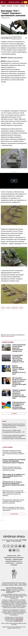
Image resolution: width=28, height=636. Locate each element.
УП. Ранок (15, 6)
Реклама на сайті (11, 555)
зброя (3, 307)
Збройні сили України (15, 57)
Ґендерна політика (18, 559)
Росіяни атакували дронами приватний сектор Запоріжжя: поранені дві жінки (12, 468)
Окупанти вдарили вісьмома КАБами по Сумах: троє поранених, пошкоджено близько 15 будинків (13, 461)
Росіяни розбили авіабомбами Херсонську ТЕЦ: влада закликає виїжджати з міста (18, 358)
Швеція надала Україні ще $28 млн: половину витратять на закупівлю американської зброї (13, 425)
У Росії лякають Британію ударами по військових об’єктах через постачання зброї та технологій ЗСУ (14, 437)
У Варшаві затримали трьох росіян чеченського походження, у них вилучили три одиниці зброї (19, 394)
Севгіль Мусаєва (19, 618)
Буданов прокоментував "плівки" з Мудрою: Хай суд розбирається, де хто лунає (19, 370)
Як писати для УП (10, 563)
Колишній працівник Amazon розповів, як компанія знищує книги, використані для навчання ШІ (13, 453)
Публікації (9, 6)
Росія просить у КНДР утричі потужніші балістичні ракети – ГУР (13, 431)
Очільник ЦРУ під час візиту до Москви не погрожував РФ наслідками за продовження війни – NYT (13, 484)
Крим (8, 307)
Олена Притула (19, 619)
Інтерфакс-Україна (10, 591)
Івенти (19, 555)
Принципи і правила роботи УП (14, 561)
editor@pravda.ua (18, 621)
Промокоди (14, 565)
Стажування (19, 563)
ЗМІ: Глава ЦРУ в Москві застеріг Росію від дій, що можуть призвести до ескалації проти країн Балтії (19, 382)
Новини (3, 6)
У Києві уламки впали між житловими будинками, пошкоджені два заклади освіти (19, 348)
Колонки (22, 6)
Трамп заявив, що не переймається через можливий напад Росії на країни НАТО (13, 476)
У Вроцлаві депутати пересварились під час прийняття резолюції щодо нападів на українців (18, 406)
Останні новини (7, 447)
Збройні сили (14, 307)
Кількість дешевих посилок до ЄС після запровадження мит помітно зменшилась (13, 508)
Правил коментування (7, 336)
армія (21, 307)
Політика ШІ (8, 559)
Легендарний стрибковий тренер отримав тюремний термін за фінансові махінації (13, 501)
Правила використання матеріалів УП (14, 557)
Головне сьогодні (8, 342)
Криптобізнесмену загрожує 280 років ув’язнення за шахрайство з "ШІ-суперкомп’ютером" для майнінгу (13, 493)
